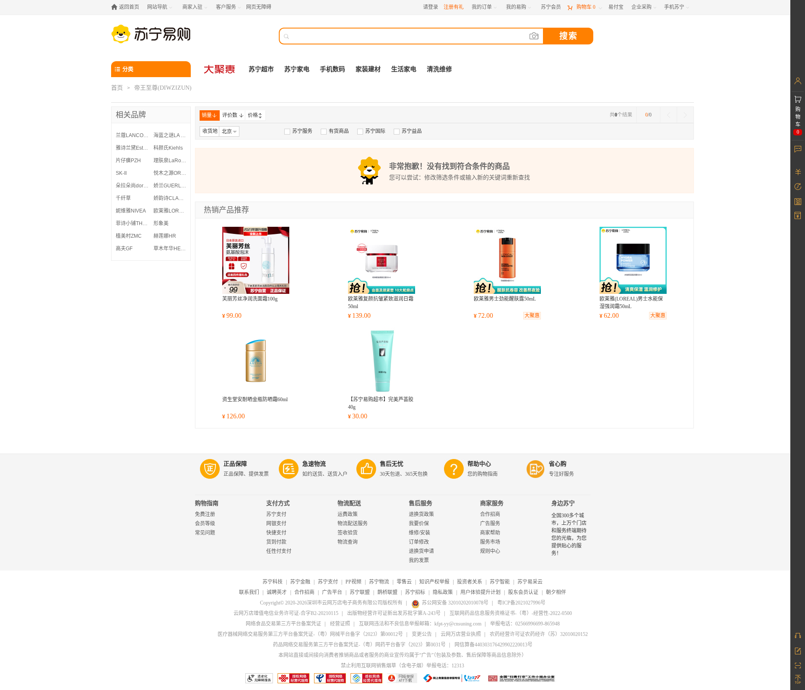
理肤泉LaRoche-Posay (170, 160)
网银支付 (276, 524)
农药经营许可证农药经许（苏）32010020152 (539, 634)
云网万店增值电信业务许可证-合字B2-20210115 (286, 613)
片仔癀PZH (128, 160)
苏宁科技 (272, 582)
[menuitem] (298, 131)
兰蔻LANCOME (132, 135)
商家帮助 (490, 533)
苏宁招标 (415, 592)
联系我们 (249, 592)
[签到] (797, 201)
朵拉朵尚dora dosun (132, 186)
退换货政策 (421, 514)
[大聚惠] (220, 69)
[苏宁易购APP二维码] (797, 665)
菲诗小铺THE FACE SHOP (132, 223)
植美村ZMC (129, 236)
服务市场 (490, 542)
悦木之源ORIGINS (170, 173)
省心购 (557, 464)
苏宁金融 (300, 582)
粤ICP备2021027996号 (521, 603)
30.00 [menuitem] (357, 416)
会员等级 (205, 524)
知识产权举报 (434, 582)
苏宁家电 (296, 69)
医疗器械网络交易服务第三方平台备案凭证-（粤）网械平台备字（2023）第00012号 (310, 634)
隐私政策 (443, 592)
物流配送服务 (353, 524)
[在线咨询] (797, 635)
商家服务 (492, 503)
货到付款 (276, 542)
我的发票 (419, 560)
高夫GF (124, 249)
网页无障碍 (258, 7)
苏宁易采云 (530, 582)
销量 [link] (207, 115)
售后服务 (420, 503)
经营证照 (340, 624)
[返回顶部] (797, 679)
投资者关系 (469, 582)
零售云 (404, 582)
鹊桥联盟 (387, 592)
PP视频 (353, 582)
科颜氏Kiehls (168, 148)
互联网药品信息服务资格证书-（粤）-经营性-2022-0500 (510, 613)
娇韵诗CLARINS (170, 198)
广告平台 (332, 592)
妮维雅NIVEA (131, 211)
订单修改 (419, 542)
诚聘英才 (277, 592)
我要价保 (419, 524)
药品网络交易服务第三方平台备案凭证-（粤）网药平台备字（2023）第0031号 (359, 645)
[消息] (797, 149)
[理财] (797, 172)
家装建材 (368, 69)
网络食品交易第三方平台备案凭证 (283, 624)
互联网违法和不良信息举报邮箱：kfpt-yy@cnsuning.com (420, 624)
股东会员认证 (523, 592)
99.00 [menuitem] (232, 315)
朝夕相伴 (556, 592)
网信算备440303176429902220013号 (493, 645)
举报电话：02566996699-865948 (525, 624)
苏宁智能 (500, 582)
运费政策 (348, 514)
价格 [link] (253, 115)
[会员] (797, 81)
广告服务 (490, 524)
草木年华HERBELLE (170, 249)
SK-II (121, 173)
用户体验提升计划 (480, 592)
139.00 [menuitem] (359, 315)
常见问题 (205, 533)
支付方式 (278, 503)
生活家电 (403, 69)
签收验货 (348, 533)
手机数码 (332, 69)
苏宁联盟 (360, 592)
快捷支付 (276, 533)
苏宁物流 (379, 582)
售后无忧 (391, 464)
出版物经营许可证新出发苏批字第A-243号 (394, 613)
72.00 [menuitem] (483, 315)
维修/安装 (419, 533)
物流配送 (349, 503)
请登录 (430, 7)
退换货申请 (421, 551)
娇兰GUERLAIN (170, 186)
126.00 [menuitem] (233, 416)
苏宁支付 (276, 514)
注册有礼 (454, 7)
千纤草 (123, 198)
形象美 (161, 223)
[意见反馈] (797, 650)
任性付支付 (278, 551)
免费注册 (205, 514)
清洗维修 (439, 69)
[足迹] (797, 186)
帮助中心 (479, 464)
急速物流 (314, 464)
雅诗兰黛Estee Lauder (132, 148)
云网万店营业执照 (461, 634)
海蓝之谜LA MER (170, 135)
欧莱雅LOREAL (170, 211)
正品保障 (235, 464)
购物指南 (206, 503)
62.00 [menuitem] (609, 315)
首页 (117, 88)
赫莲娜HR (164, 236)
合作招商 (490, 514)
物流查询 (348, 542)
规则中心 (490, 551)
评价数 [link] (229, 115)
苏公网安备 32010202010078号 (455, 603)
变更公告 (422, 634)
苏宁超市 (261, 69)
